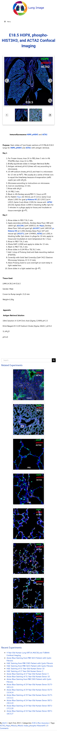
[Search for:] (26, 360)
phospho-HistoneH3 (37, 725)
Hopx (19, 197)
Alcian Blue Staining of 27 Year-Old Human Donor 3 (28, 674)
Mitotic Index (23, 725)
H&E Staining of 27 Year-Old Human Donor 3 (25, 671)
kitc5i (4, 723)
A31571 (21, 233)
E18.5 (34, 723)
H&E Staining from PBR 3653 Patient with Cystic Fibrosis (30, 666)
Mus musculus (43, 723)
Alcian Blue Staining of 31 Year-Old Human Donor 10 (28, 676)
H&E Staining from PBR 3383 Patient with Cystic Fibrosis (30, 663)
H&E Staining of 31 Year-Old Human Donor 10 (25, 668)
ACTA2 (2, 725)
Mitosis (14, 725)
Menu (9, 22)
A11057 (36, 228)
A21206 (20, 225)
